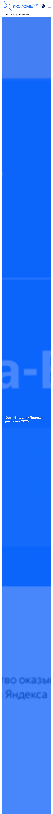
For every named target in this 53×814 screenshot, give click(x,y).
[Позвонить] (43, 6)
